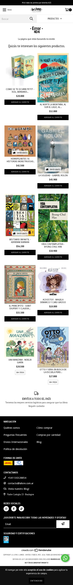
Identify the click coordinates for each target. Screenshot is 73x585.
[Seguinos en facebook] (13, 508)
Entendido (36, 580)
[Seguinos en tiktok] (21, 508)
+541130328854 (17, 477)
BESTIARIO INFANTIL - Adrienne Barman (20, 240)
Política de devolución (15, 449)
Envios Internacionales (16, 442)
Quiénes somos (12, 427)
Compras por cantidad (48, 434)
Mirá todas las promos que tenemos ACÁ (36, 2)
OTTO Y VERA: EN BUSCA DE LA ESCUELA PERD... (53, 370)
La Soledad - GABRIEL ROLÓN (53, 175)
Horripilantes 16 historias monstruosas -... (20, 160)
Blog (38, 442)
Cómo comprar (44, 427)
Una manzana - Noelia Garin (20, 361)
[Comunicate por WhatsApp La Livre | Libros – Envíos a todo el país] (65, 558)
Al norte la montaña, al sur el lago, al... (53, 105)
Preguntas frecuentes (15, 434)
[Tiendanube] (36, 551)
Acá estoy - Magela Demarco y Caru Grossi (53, 301)
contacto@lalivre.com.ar (20, 483)
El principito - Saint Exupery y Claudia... (20, 307)
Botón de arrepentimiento (36, 563)
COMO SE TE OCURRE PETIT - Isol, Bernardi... (20, 90)
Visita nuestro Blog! (18, 488)
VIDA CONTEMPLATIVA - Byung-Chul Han (52, 245)
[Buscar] (31, 19)
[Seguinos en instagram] (6, 508)
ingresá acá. (56, 559)
